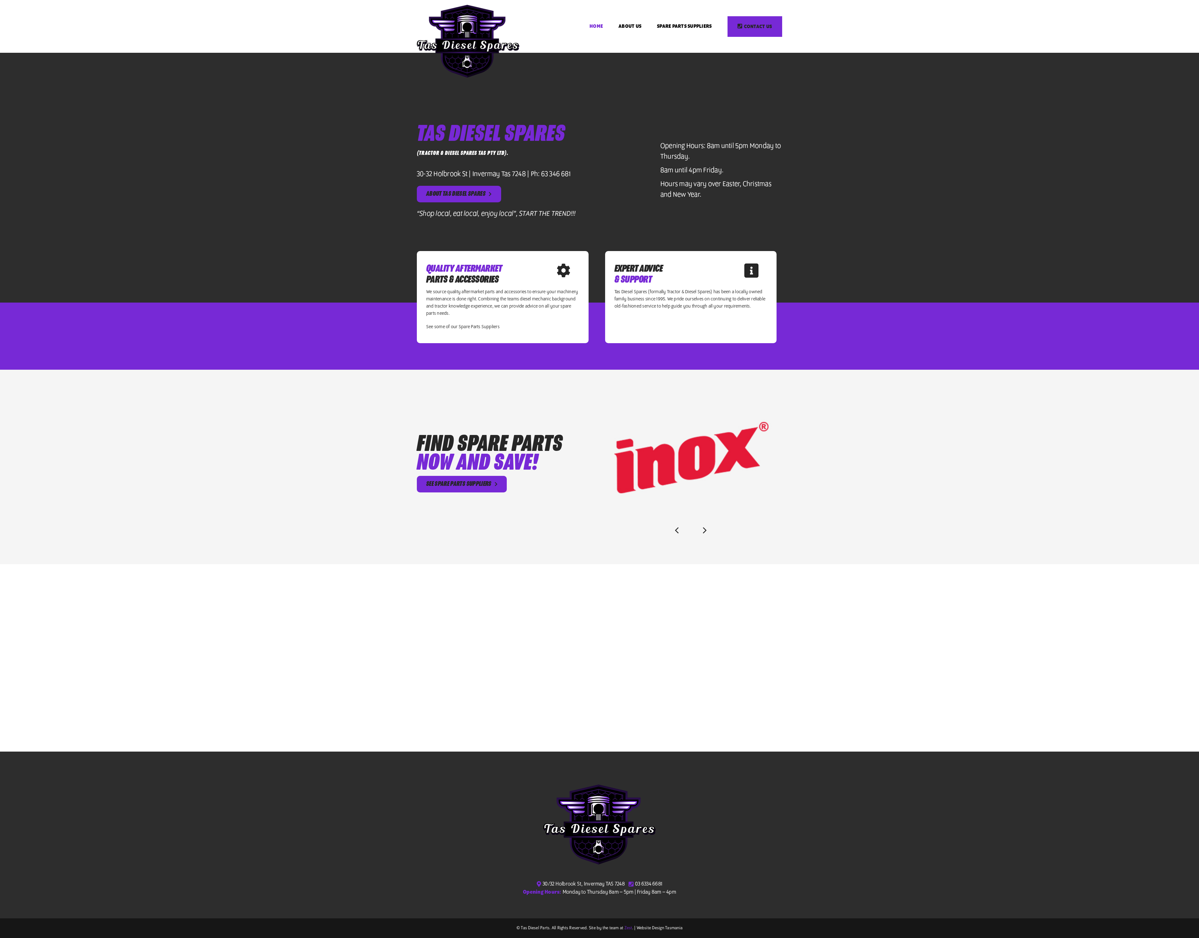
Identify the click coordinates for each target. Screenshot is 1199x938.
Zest (628, 928)
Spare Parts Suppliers (479, 326)
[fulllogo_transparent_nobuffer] (468, 7)
